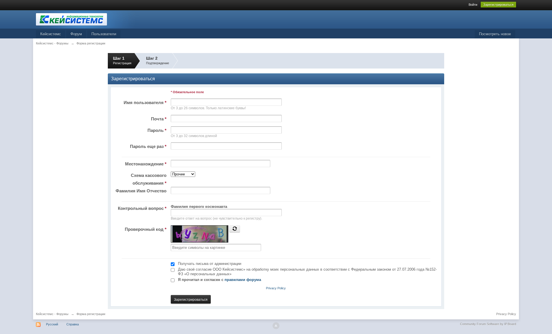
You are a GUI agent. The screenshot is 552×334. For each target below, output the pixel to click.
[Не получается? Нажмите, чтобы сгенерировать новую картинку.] (234, 228)
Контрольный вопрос (142, 208)
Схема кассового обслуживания (148, 179)
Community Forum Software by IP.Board (488, 324)
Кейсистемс (50, 34)
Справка (72, 324)
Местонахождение (145, 163)
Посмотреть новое (495, 34)
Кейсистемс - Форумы (52, 314)
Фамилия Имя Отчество (141, 190)
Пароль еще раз (148, 146)
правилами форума (243, 280)
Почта (158, 118)
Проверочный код (145, 229)
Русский (52, 324)
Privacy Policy (276, 288)
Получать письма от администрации (209, 263)
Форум (76, 34)
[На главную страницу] (87, 19)
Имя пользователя (145, 102)
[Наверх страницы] (276, 325)
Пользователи (103, 34)
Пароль (156, 130)
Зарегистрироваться (498, 4)
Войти (473, 4)
